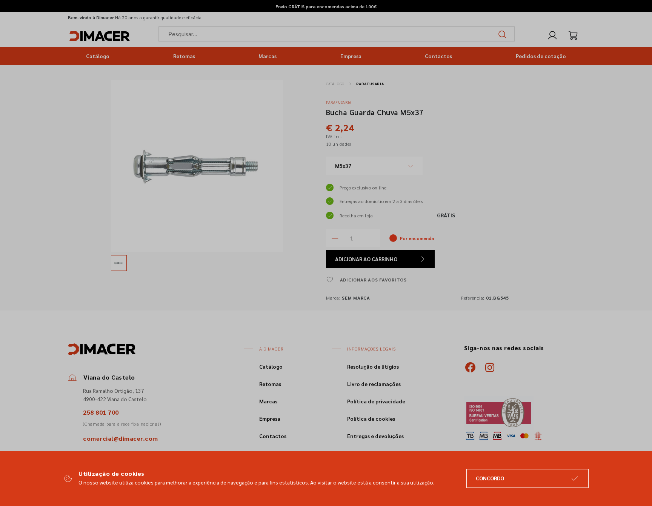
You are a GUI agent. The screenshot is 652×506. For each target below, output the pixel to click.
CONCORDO (490, 478)
